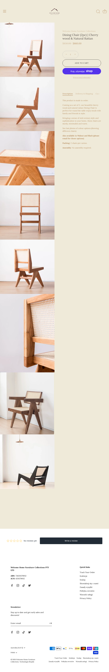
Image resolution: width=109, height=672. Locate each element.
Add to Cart (82, 63)
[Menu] (5, 11)
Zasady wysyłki (86, 587)
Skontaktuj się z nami (89, 583)
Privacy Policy (85, 598)
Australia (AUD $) (17, 648)
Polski (13, 652)
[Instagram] (17, 585)
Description (67, 93)
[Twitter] (29, 585)
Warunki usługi (86, 594)
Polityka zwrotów (87, 591)
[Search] (98, 12)
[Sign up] (50, 623)
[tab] (69, 93)
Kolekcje (83, 576)
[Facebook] (12, 585)
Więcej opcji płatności (82, 77)
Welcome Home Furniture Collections (78, 31)
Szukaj (82, 580)
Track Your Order (87, 572)
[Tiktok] (23, 585)
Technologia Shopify (27, 662)
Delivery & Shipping (84, 93)
